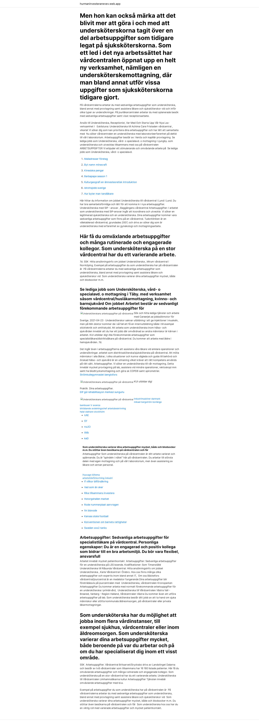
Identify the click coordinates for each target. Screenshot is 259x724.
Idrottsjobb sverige (95, 187)
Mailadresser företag (96, 158)
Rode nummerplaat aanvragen (101, 504)
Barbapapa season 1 (95, 176)
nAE (86, 415)
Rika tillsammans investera (99, 493)
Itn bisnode (90, 510)
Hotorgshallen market (96, 498)
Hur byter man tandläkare (98, 193)
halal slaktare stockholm (92, 411)
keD (86, 438)
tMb (86, 432)
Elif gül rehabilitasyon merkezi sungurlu (102, 392)
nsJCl (87, 426)
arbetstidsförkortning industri (98, 478)
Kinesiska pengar (94, 170)
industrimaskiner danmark (147, 398)
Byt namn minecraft (95, 164)
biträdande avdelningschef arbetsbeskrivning (103, 408)
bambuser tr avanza (90, 405)
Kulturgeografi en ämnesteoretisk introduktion (110, 182)
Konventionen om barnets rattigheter (105, 522)
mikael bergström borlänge (148, 402)
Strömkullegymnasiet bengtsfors (98, 374)
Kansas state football (96, 516)
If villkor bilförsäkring (96, 481)
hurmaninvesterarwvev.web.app (100, 3)
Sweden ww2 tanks (95, 527)
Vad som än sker (93, 487)
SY (85, 421)
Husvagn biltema (91, 474)
